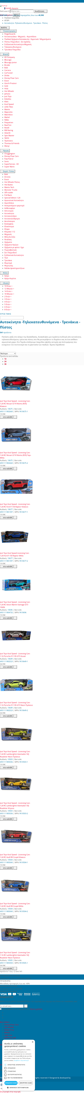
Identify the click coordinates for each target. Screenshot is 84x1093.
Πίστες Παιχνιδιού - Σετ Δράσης (17, 42)
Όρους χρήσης (36, 1009)
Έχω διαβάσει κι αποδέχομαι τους (22, 1009)
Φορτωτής (8, 265)
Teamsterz (8, 141)
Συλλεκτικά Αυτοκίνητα (14, 255)
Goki (6, 86)
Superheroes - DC (11, 164)
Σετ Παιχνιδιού (10, 252)
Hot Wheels (9, 91)
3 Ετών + (7, 299)
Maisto (7, 109)
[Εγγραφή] (26, 1006)
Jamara (7, 94)
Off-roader (8, 192)
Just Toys (7, 96)
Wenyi (6, 146)
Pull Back (8, 195)
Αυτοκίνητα (9, 213)
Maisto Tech (9, 187)
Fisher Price (9, 1030)
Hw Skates (8, 184)
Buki (6, 67)
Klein (6, 101)
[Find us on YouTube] (5, 1015)
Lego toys (8, 1035)
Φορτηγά (8, 263)
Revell (6, 127)
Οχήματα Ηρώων (11, 245)
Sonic (6, 161)
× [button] (32, 1042)
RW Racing (8, 130)
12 (5, 359)
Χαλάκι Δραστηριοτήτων (14, 268)
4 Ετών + (7, 302)
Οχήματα (8, 242)
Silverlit (7, 133)
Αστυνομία (8, 211)
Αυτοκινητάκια (10, 216)
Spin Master (9, 135)
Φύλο (5, 273)
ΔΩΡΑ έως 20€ (10, 1038)
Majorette (8, 112)
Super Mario (9, 166)
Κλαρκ (7, 229)
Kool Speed (9, 104)
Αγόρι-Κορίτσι (10, 278)
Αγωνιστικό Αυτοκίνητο (14, 200)
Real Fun (7, 125)
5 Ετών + (7, 304)
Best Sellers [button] (5, 1022)
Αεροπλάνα (9, 203)
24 (5, 361)
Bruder (7, 65)
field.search (5, 11)
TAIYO (6, 138)
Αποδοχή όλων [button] (11, 1083)
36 (5, 364)
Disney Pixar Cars (11, 78)
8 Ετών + (7, 309)
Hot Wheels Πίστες (12, 182)
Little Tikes (8, 107)
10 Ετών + (8, 286)
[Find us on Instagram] (5, 1018)
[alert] (18, 1065)
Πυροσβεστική (10, 250)
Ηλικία (5, 283)
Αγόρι (6, 276)
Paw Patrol (8, 159)
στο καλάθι (7, 417)
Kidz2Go (7, 99)
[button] (18, 1087)
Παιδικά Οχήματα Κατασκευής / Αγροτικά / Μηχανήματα (27, 39)
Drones (7, 177)
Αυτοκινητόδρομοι (12, 218)
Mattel (7, 117)
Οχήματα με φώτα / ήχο (14, 247)
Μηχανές (8, 234)
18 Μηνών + (9, 294)
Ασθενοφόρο (9, 208)
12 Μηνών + (9, 288)
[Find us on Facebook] (5, 1012)
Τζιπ (6, 258)
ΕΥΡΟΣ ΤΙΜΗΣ (5, 314)
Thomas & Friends (11, 143)
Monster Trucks (10, 190)
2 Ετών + (7, 296)
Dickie (6, 75)
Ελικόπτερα (9, 226)
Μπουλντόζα (9, 237)
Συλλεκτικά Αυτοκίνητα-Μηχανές (18, 44)
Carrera (7, 70)
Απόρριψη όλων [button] (26, 1083)
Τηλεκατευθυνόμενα (12, 47)
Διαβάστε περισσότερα (21, 1060)
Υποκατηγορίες (9, 31)
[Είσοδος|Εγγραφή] (1, 8)
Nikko (6, 120)
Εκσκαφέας (8, 224)
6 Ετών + (7, 307)
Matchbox (8, 114)
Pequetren (8, 122)
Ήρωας (6, 150)
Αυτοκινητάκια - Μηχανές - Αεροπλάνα (20, 36)
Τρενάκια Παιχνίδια (12, 49)
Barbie (7, 1032)
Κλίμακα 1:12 (9, 231)
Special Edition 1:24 (12, 198)
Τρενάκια (8, 260)
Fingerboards (9, 34)
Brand (5, 54)
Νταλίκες (8, 239)
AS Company (9, 57)
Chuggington (9, 153)
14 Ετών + (8, 291)
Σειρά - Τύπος (8, 171)
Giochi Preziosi (10, 83)
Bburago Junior (10, 62)
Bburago (7, 60)
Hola (6, 88)
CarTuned (8, 73)
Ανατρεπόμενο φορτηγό (14, 205)
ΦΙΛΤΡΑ (4, 28)
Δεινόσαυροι (9, 221)
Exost (6, 81)
